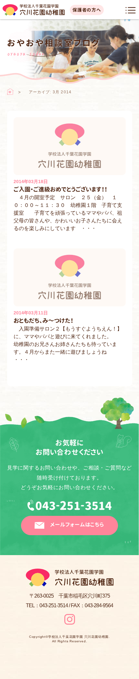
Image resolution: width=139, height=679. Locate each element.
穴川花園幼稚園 (34, 10)
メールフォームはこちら (77, 524)
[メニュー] (130, 10)
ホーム (10, 91)
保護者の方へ (86, 10)
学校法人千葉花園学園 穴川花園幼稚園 (78, 636)
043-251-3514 (69, 508)
